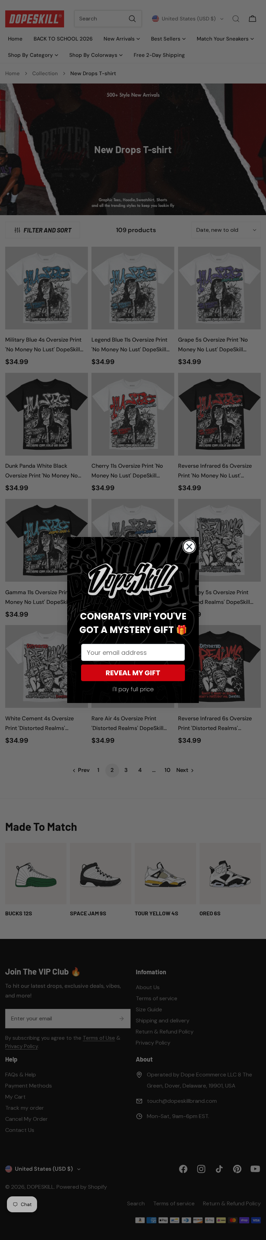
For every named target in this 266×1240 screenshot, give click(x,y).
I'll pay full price (133, 689)
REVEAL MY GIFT (133, 673)
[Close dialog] (189, 546)
